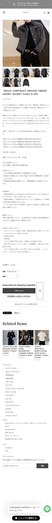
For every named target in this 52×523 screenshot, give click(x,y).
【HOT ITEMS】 (11, 368)
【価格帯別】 (10, 378)
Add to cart (19, 291)
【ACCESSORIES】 (12, 405)
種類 (4, 271)
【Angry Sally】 (11, 415)
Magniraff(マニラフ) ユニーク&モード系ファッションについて (26, 423)
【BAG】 (8, 399)
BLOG (7, 426)
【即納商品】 (10, 375)
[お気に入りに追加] (40, 290)
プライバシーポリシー (12, 436)
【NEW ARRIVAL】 (12, 372)
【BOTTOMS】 (11, 392)
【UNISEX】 (9, 412)
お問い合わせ (9, 433)
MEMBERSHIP (10, 429)
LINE (7, 451)
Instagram (9, 448)
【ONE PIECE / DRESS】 (15, 388)
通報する (17, 313)
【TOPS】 (9, 385)
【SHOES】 (9, 402)
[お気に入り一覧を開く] (44, 13)
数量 (4, 276)
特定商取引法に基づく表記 (13, 439)
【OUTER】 (9, 395)
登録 (42, 466)
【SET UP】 (9, 382)
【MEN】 (8, 409)
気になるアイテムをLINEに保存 (26, 304)
